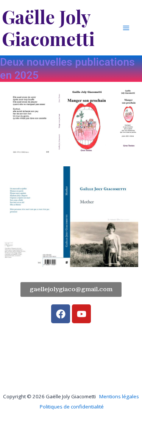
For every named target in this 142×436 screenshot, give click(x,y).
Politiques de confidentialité (72, 406)
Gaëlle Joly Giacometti (48, 28)
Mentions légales (119, 396)
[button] (71, 289)
